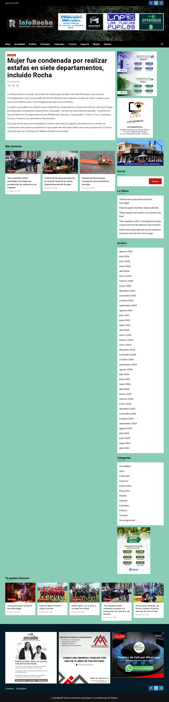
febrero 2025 (126, 340)
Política (32, 44)
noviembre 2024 (127, 354)
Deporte (85, 44)
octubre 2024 (126, 359)
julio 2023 (124, 433)
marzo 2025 (125, 335)
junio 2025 (124, 320)
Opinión (107, 44)
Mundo (96, 44)
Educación (124, 490)
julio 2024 (124, 374)
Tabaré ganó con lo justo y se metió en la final (140, 214)
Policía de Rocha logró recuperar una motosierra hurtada (95, 181)
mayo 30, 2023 (15, 82)
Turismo (72, 44)
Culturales (59, 44)
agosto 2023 (125, 428)
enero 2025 (125, 344)
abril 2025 (124, 330)
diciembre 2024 (127, 349)
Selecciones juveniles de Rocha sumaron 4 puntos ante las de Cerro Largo (140, 231)
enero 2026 (125, 285)
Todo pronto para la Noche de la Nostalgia (135, 201)
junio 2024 (124, 379)
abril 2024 (124, 389)
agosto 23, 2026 (14, 191)
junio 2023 (124, 438)
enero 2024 (125, 403)
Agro (122, 471)
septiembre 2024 (128, 364)
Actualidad (20, 44)
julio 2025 (124, 315)
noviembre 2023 (127, 413)
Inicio (8, 44)
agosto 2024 (125, 369)
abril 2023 (124, 448)
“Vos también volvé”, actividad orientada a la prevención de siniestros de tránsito (140, 223)
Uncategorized (127, 520)
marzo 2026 (125, 276)
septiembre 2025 (128, 305)
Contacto (9, 688)
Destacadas (125, 485)
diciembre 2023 (127, 408)
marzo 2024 (125, 394)
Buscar (121, 171)
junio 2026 (124, 261)
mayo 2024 (125, 384)
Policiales (45, 44)
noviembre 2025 (127, 295)
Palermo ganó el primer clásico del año (139, 207)
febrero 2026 (126, 280)
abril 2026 (124, 271)
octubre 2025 (126, 300)
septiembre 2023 (128, 423)
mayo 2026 (125, 266)
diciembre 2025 (127, 290)
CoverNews (98, 697)
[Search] (162, 44)
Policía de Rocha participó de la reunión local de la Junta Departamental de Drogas (59, 181)
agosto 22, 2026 (52, 188)
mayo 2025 (125, 325)
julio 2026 (124, 256)
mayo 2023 (125, 443)
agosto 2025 (125, 310)
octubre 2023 (126, 418)
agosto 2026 (125, 251)
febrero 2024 (126, 398)
